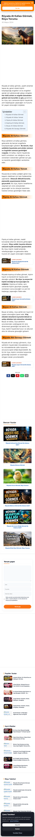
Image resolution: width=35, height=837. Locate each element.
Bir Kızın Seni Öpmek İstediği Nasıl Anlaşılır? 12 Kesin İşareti (21, 730)
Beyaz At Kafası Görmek (14, 126)
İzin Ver (17, 8)
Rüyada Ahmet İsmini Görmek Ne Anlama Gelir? (21, 783)
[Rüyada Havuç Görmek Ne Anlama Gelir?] (8, 797)
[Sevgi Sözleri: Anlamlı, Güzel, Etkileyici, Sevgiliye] (8, 699)
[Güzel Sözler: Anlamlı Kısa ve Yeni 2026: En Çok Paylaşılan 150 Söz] (8, 685)
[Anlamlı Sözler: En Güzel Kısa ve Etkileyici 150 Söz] (8, 678)
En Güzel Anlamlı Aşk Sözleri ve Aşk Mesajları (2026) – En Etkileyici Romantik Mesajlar (22, 692)
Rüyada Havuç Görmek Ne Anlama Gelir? (20, 797)
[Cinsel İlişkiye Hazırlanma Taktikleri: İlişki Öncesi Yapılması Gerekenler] (8, 766)
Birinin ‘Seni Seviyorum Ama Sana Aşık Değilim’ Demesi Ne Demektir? (21, 745)
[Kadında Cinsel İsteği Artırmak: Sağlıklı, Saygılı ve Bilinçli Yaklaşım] (8, 752)
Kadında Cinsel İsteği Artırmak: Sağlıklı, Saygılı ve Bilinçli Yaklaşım (22, 752)
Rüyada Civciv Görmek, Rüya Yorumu (17, 485)
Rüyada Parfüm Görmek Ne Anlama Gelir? (20, 804)
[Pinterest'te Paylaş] (17, 375)
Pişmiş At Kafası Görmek (14, 120)
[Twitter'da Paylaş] (13, 375)
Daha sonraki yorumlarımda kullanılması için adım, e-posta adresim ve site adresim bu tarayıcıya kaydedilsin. (17, 599)
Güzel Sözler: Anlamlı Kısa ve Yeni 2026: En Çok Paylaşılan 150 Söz (21, 685)
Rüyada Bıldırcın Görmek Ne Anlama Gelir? (17, 506)
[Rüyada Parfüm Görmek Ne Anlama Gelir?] (8, 805)
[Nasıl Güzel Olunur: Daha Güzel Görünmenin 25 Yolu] (8, 738)
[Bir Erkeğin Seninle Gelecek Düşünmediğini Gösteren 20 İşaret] (8, 759)
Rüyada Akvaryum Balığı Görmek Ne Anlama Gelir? (17, 527)
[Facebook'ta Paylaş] (8, 375)
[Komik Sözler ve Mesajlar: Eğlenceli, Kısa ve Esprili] (8, 713)
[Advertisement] (17, 65)
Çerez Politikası (14, 821)
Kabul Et (17, 825)
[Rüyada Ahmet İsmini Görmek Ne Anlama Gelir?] (8, 783)
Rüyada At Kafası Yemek (14, 117)
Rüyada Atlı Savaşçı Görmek (15, 128)
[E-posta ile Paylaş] (27, 375)
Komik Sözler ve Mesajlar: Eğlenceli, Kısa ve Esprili (20, 713)
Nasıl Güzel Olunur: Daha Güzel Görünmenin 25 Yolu (22, 738)
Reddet (17, 829)
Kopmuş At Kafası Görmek (15, 123)
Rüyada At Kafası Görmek (15, 114)
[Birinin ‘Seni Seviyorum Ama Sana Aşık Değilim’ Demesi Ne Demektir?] (8, 745)
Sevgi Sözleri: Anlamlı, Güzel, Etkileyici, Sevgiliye (21, 699)
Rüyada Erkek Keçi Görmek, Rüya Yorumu (17, 548)
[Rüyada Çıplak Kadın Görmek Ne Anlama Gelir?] (8, 790)
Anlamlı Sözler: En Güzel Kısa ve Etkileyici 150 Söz (22, 678)
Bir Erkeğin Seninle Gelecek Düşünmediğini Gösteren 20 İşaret (21, 759)
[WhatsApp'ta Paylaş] (22, 375)
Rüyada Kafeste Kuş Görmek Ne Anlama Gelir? (17, 444)
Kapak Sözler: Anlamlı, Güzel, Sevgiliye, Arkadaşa (21, 706)
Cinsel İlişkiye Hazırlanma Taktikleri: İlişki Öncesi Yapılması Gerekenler (20, 766)
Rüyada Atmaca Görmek (17, 465)
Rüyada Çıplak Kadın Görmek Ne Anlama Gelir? (22, 790)
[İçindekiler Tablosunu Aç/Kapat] (24, 111)
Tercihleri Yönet (17, 833)
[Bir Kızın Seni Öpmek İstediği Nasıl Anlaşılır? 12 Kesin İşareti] (8, 731)
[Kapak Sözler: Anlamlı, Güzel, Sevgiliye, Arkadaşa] (8, 706)
